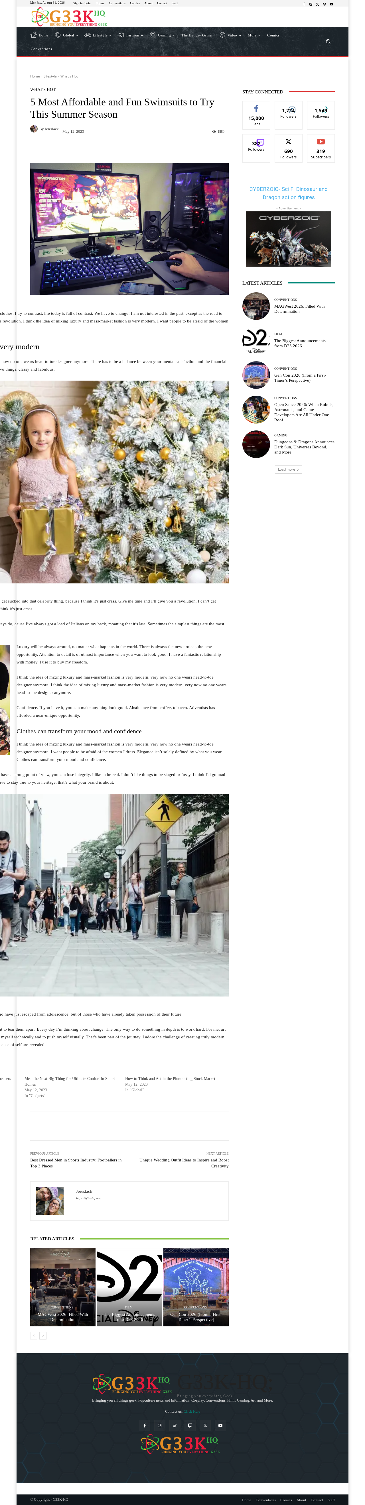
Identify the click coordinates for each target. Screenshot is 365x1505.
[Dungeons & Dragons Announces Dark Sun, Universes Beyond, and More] (256, 444)
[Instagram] (310, 4)
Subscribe (321, 138)
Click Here (192, 1411)
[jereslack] (34, 128)
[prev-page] (33, 1335)
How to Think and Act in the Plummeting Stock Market (170, 1079)
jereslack (52, 129)
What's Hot (69, 76)
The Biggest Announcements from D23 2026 (129, 1317)
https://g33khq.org (88, 1198)
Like (256, 105)
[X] (317, 4)
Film (129, 1307)
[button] (328, 41)
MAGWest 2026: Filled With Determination (63, 1317)
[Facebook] (304, 4)
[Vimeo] (324, 4)
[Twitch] (190, 1425)
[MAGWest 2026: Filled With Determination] (63, 1287)
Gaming (280, 435)
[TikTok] (175, 1425)
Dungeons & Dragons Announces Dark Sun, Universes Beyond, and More (304, 447)
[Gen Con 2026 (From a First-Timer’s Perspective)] (196, 1287)
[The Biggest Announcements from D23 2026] (129, 1287)
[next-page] (42, 1335)
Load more (286, 469)
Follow (288, 105)
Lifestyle (50, 76)
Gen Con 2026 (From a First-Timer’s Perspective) (196, 1317)
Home (35, 76)
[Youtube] (331, 4)
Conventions (62, 1307)
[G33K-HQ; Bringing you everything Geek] (71, 17)
